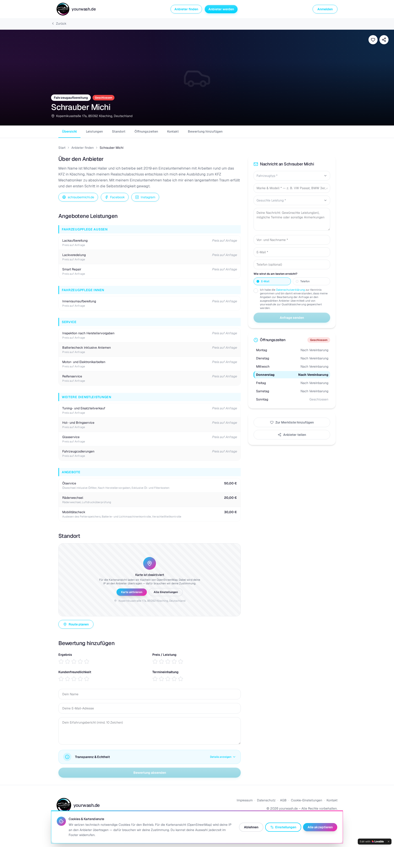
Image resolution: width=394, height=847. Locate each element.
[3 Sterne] (74, 661)
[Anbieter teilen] (384, 39)
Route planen (79, 624)
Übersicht (69, 131)
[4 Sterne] (80, 661)
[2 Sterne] (67, 661)
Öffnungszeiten (146, 131)
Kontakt (173, 131)
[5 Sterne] (86, 661)
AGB (283, 800)
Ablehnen (251, 827)
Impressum (245, 800)
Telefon (305, 281)
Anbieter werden (221, 9)
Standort (118, 131)
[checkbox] (256, 290)
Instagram (148, 197)
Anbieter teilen (294, 435)
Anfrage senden (292, 318)
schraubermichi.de (81, 197)
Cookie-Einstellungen (306, 800)
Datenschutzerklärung (290, 290)
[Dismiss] (388, 841)
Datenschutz (266, 800)
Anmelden (325, 9)
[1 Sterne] (61, 661)
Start (61, 148)
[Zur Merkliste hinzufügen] (373, 39)
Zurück (61, 23)
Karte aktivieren (131, 592)
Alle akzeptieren (320, 827)
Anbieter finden (186, 9)
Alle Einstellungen (166, 592)
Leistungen (94, 131)
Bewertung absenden (149, 773)
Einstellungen (285, 827)
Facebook (117, 197)
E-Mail (265, 281)
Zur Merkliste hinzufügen (294, 422)
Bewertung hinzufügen (205, 131)
